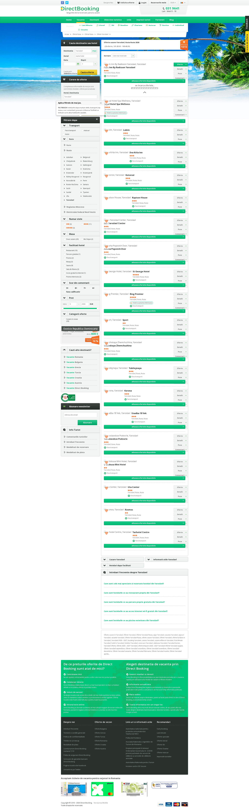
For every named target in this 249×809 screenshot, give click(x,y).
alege (94, 51)
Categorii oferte (78, 314)
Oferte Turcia (100, 737)
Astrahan (69, 157)
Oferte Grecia (100, 733)
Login (144, 2)
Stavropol (86, 188)
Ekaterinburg (87, 161)
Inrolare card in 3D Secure (136, 766)
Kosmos (129, 509)
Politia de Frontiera (133, 738)
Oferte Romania (101, 741)
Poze (180, 73)
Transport (74, 125)
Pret (71, 297)
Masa (72, 234)
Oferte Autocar (163, 752)
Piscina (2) (70, 258)
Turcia (74, 372)
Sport (125, 320)
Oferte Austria (100, 748)
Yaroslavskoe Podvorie (115, 438)
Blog (172, 20)
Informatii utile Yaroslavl (165, 559)
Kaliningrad (87, 165)
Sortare (107, 56)
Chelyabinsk (70, 161)
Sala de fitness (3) (72, 269)
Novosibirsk (70, 181)
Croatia (74, 377)
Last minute (161, 733)
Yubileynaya (135, 368)
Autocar (87, 130)
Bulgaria (75, 362)
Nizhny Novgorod (72, 177)
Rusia (71, 139)
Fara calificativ (73, 292)
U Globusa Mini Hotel (115, 464)
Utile (129, 20)
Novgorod (87, 177)
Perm (85, 181)
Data (66, 60)
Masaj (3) (69, 262)
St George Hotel (141, 271)
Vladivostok (87, 196)
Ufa (67, 196)
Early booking (162, 729)
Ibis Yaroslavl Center (114, 223)
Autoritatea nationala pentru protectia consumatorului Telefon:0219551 (137, 731)
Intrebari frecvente (76, 442)
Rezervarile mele (158, 2)
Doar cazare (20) (72, 239)
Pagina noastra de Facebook (75, 765)
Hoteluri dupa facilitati (120, 565)
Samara (86, 184)
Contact (70, 26)
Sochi (68, 188)
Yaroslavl (70, 200)
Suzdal (68, 192)
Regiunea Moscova (75, 207)
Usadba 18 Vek (139, 413)
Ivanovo (69, 165)
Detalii (180, 69)
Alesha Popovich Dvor (115, 249)
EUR (172, 2)
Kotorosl (130, 175)
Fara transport (70, 130)
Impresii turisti (143, 20)
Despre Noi (108, 2)
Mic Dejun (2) (88, 239)
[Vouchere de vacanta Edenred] (134, 795)
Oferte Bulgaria (101, 729)
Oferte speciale (163, 737)
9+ (67, 288)
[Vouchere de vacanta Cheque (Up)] (74, 795)
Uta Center (133, 487)
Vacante (81, 20)
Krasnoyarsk (87, 173)
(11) (89, 224)
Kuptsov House (139, 197)
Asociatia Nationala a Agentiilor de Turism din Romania (139, 743)
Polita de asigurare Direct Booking (77, 755)
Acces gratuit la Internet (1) (76, 273)
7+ (85, 288)
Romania (75, 357)
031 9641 (173, 8)
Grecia (74, 367)
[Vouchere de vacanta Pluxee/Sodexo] (102, 795)
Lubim (126, 130)
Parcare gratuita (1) (73, 254)
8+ (76, 288)
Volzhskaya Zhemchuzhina (118, 345)
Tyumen (86, 192)
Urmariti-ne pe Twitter (72, 769)
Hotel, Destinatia (71, 93)
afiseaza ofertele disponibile (144, 81)
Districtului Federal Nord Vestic (81, 212)
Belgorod (86, 157)
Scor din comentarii (79, 282)
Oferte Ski (161, 744)
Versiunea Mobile (101, 803)
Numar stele (75, 219)
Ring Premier (136, 294)
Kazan (68, 169)
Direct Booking (80, 9)
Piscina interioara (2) (73, 277)
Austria (74, 383)
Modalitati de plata (76, 452)
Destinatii (94, 20)
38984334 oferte (70, 73)
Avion (67, 134)
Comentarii (180, 78)
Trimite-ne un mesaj (71, 741)
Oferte (180, 64)
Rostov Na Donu (72, 184)
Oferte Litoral (162, 741)
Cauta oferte (87, 72)
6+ (93, 288)
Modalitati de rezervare (78, 447)
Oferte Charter (162, 748)
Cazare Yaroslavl (117, 559)
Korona (128, 390)
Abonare (87, 422)
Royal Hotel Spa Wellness (117, 104)
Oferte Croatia (100, 744)
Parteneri (159, 20)
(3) (70, 224)
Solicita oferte (127, 2)
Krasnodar (70, 173)
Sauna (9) (69, 265)
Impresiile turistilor (164, 756)
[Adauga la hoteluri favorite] (106, 65)
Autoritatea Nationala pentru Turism (140, 762)
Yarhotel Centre (141, 532)
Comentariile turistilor (77, 437)
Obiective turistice (113, 20)
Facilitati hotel (77, 245)
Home (69, 20)
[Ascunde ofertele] (144, 93)
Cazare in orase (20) (72, 320)
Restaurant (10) (71, 250)
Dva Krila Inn (136, 152)
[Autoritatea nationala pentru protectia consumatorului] (165, 787)
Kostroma (86, 169)
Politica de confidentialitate (74, 737)
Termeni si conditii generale (74, 733)
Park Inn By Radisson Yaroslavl (119, 67)
